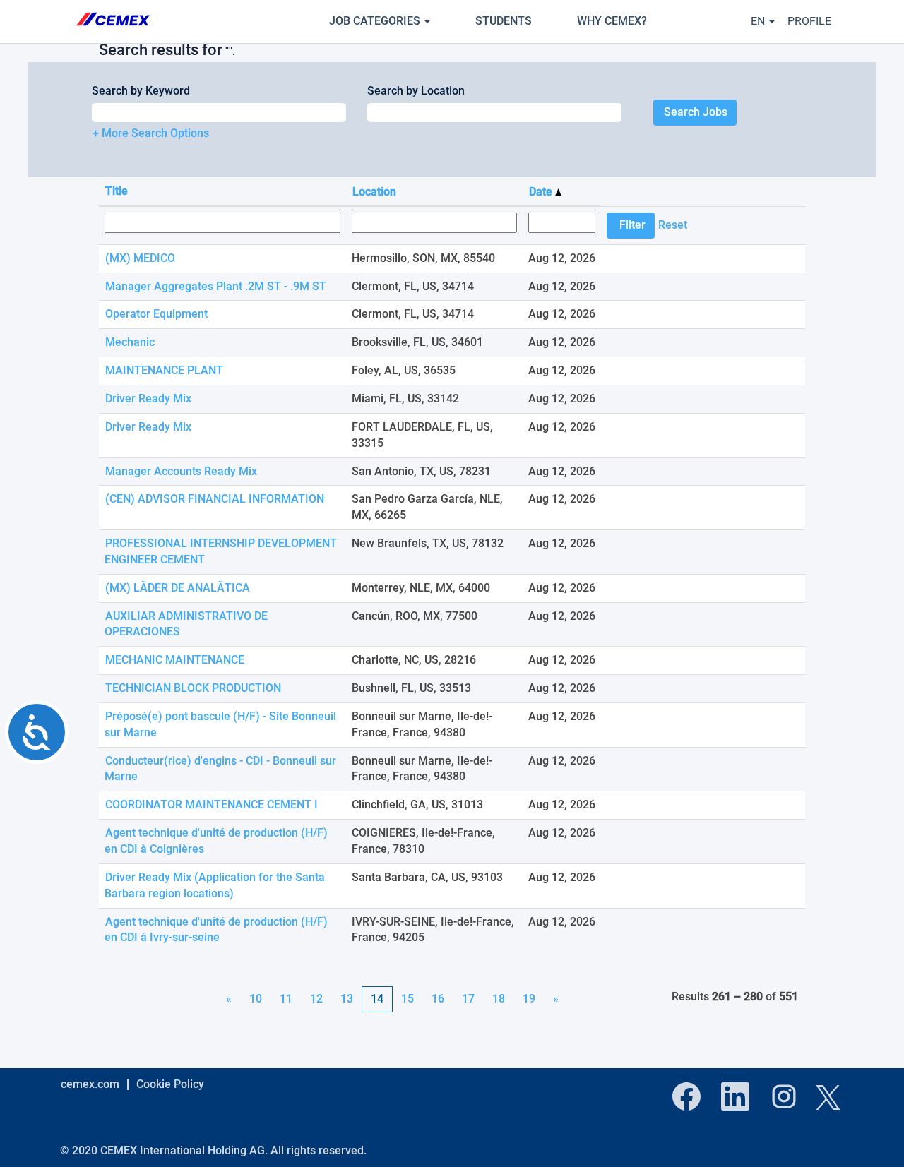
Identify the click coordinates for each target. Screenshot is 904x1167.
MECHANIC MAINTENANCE (174, 659)
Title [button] (116, 191)
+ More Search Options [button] (151, 133)
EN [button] (759, 21)
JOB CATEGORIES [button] (376, 21)
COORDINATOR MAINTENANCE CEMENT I (211, 804)
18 (498, 998)
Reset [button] (672, 225)
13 (346, 998)
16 (438, 998)
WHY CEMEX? (612, 21)
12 (316, 998)
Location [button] (374, 191)
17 (468, 998)
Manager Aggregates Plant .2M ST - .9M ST (215, 286)
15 (407, 998)
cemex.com (90, 1084)
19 (529, 998)
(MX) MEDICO (140, 258)
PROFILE (809, 21)
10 (255, 998)
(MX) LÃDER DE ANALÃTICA (177, 587)
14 (377, 998)
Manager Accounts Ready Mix (181, 471)
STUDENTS (503, 21)
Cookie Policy (170, 1084)
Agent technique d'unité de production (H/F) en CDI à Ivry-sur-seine (216, 930)
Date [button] (542, 191)
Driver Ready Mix (148, 398)
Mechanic (130, 342)
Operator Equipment (156, 314)
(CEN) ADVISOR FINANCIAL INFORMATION (214, 498)
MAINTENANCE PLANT (164, 370)
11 (286, 998)
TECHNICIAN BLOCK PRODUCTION (193, 688)
